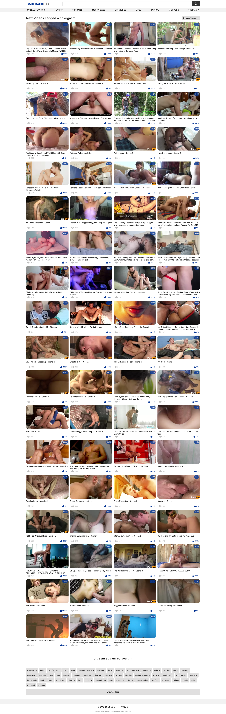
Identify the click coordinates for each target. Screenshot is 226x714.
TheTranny (193, 10)
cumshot (184, 670)
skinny (176, 680)
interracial (120, 680)
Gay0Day (155, 10)
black (175, 670)
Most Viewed (98, 10)
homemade (32, 680)
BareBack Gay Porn (110, 711)
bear (58, 675)
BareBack (38, 4)
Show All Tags (113, 692)
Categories (120, 10)
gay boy (108, 675)
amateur (41, 685)
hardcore (87, 675)
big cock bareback (86, 670)
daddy (130, 680)
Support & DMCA (106, 707)
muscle (156, 675)
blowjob (128, 675)
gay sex (118, 675)
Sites (138, 10)
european (166, 680)
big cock (76, 675)
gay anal (31, 685)
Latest (59, 10)
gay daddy (181, 675)
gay (111, 680)
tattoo (65, 670)
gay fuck (155, 680)
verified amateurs (142, 675)
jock (80, 680)
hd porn (88, 680)
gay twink (147, 670)
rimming (98, 675)
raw (51, 675)
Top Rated (77, 10)
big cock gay (100, 680)
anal (73, 670)
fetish (110, 670)
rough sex (60, 680)
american (120, 670)
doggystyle (32, 670)
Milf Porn (174, 10)
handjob (166, 670)
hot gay (66, 675)
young (50, 680)
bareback (193, 675)
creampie (31, 675)
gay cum (101, 670)
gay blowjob (168, 675)
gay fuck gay (54, 670)
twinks (157, 670)
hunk (42, 680)
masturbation (142, 680)
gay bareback (133, 670)
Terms (124, 707)
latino (42, 670)
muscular (42, 675)
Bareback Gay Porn (36, 10)
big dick (71, 680)
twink (193, 680)
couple (185, 680)
